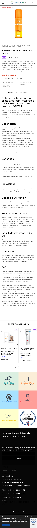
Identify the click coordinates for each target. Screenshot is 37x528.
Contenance (24, 92)
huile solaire (19, 114)
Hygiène (27, 348)
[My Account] (29, 3)
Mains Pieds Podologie (27, 349)
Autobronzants (20, 45)
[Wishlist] (32, 3)
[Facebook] (13, 511)
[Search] (26, 3)
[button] (17, 344)
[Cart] (34, 3)
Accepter (6, 525)
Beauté (22, 348)
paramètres (24, 521)
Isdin (17, 100)
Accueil (4, 45)
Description (12, 92)
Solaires (11, 45)
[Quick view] (2, 332)
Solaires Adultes (12, 348)
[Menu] (3, 2)
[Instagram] (18, 511)
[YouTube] (23, 511)
